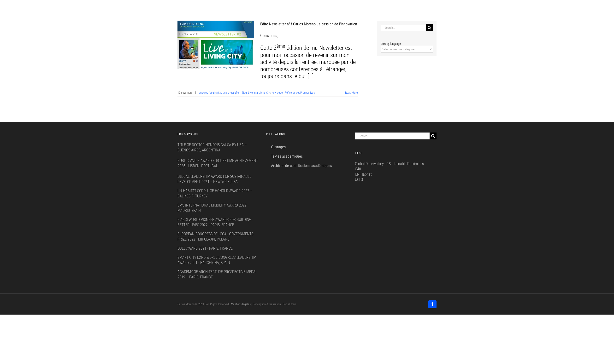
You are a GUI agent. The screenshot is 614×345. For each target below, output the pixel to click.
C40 (358, 169)
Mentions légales (241, 304)
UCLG (359, 179)
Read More (351, 92)
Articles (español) (230, 92)
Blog (244, 92)
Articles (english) (209, 92)
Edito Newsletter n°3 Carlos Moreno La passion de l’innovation (308, 24)
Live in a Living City (259, 92)
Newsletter (277, 92)
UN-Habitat (363, 174)
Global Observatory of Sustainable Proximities (389, 163)
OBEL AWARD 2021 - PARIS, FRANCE (205, 248)
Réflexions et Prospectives (300, 92)
